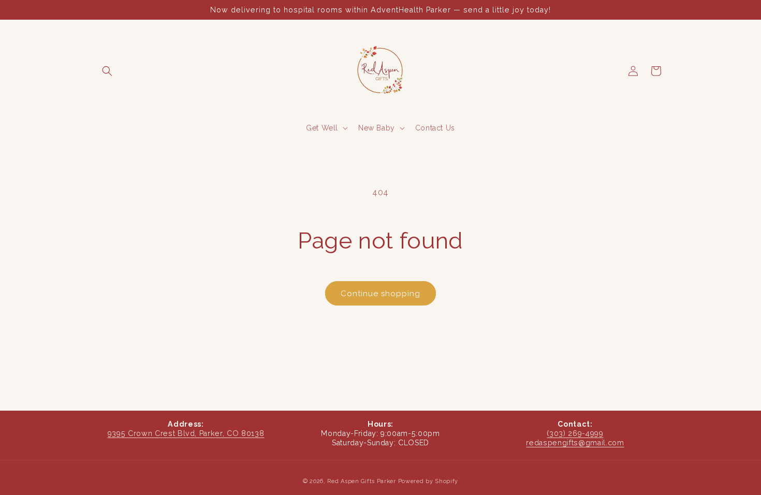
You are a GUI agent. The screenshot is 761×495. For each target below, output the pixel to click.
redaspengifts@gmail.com (575, 443)
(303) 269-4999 (575, 433)
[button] (107, 71)
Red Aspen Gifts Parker (361, 481)
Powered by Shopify (428, 481)
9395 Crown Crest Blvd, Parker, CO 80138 (186, 433)
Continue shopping (380, 293)
